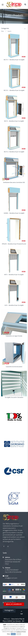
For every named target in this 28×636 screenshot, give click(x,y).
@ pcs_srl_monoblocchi (14, 604)
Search (9, 31)
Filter (2, 31)
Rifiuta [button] (18, 634)
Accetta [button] (13, 634)
